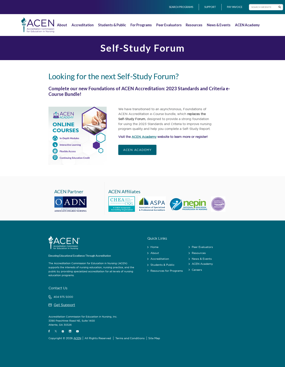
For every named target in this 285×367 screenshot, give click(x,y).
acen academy (137, 150)
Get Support (64, 305)
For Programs (141, 25)
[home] (37, 25)
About (62, 25)
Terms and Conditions (130, 338)
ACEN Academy (247, 25)
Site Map (154, 338)
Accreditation (83, 25)
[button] (62, 25)
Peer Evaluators (169, 25)
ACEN (77, 338)
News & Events (219, 25)
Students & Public (112, 25)
